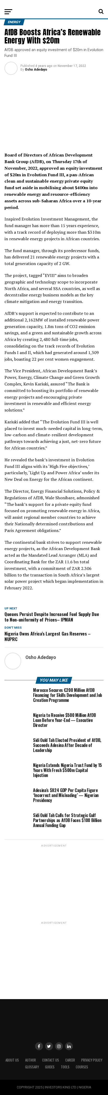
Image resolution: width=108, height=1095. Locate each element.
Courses (82, 1066)
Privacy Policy (91, 1060)
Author (30, 1060)
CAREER (70, 1060)
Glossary (32, 1066)
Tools (65, 1066)
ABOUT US (12, 1060)
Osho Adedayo (36, 69)
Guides (50, 1066)
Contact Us (50, 1060)
